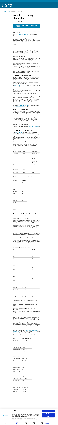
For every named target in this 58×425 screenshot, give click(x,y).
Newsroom (8, 11)
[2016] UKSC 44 (19, 85)
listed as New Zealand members (23, 34)
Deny (48, 416)
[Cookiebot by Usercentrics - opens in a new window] (6, 423)
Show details (47, 423)
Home (2, 11)
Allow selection (48, 413)
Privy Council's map (18, 132)
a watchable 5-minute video (34, 126)
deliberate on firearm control (18, 106)
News (5, 11)
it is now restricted (35, 67)
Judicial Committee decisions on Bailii (30, 303)
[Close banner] (56, 410)
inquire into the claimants (23, 105)
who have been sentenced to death (22, 104)
